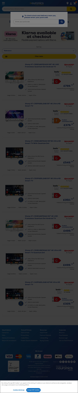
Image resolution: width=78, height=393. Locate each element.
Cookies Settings (18, 390)
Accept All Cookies (33, 390)
